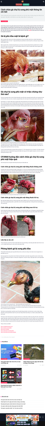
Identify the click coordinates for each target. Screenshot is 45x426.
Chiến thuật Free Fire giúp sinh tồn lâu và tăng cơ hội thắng (33, 362)
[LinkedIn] (43, 417)
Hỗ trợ (10, 337)
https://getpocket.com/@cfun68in (7, 330)
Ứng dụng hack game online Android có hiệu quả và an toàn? (11, 386)
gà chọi (7, 337)
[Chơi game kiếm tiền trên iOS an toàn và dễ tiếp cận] (11, 352)
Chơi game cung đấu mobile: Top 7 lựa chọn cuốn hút (11, 408)
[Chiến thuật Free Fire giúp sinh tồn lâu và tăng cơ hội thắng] (33, 352)
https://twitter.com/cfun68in (6, 327)
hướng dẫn (13, 337)
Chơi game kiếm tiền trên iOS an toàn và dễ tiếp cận (11, 399)
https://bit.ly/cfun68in (5, 329)
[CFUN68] (22, 1)
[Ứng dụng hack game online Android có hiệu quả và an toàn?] (11, 375)
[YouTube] (40, 417)
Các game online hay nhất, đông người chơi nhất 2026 (12, 406)
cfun (2, 337)
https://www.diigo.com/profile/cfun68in (8, 332)
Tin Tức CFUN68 (4, 21)
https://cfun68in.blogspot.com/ (7, 326)
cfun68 (29, 30)
